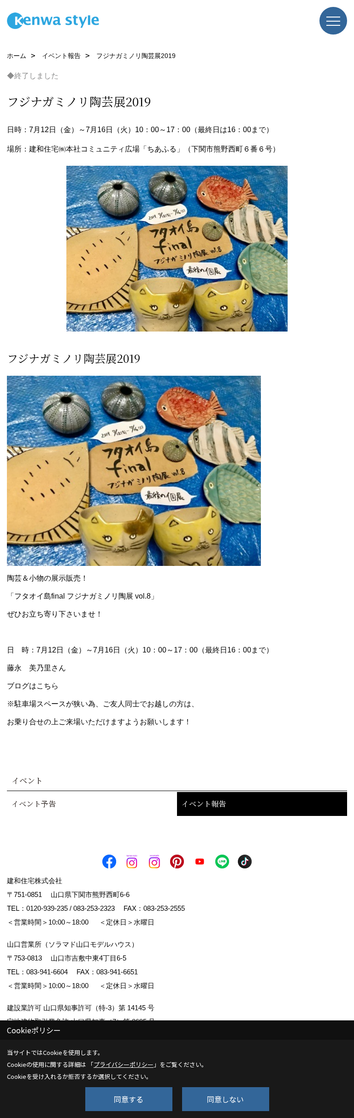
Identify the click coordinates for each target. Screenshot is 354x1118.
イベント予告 (34, 803)
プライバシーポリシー (123, 1064)
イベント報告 (204, 803)
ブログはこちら (33, 686)
